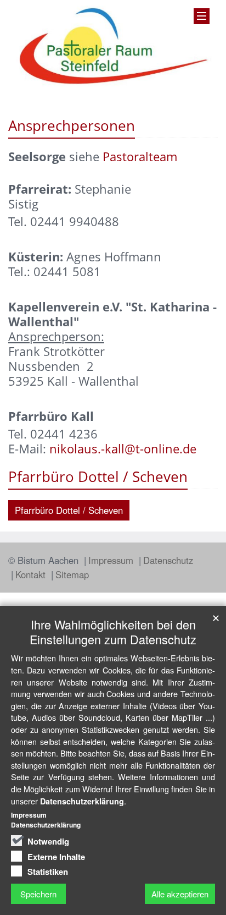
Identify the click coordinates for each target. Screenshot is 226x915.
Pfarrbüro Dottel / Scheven (69, 510)
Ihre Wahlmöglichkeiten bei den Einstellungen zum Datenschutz (113, 631)
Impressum (112, 560)
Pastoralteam (140, 157)
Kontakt (31, 574)
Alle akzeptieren (179, 894)
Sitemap (72, 574)
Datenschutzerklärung (82, 801)
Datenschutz (168, 560)
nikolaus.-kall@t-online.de (122, 449)
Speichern (38, 894)
